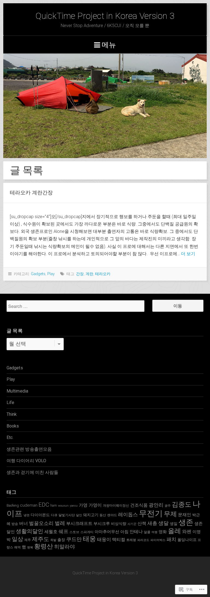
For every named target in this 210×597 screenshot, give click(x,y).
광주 (168, 505)
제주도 (40, 539)
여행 (154, 532)
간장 (80, 274)
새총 (152, 523)
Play (51, 274)
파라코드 (143, 540)
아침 (124, 531)
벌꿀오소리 (41, 523)
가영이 (95, 505)
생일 (173, 523)
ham (53, 505)
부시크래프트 (79, 523)
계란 (89, 274)
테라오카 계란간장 (31, 192)
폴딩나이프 (187, 539)
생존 (186, 522)
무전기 (151, 513)
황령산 (43, 546)
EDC (44, 504)
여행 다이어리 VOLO (26, 460)
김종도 (181, 504)
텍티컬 (118, 539)
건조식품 (139, 505)
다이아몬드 (40, 515)
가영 (83, 505)
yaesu (74, 505)
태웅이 (104, 539)
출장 (61, 539)
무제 (170, 514)
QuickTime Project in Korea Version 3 (105, 16)
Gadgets (38, 274)
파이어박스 (157, 540)
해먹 (17, 547)
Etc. (10, 437)
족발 (53, 540)
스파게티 (87, 532)
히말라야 (64, 546)
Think (12, 414)
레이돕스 (128, 514)
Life (10, 402)
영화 (163, 531)
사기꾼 (131, 524)
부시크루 (102, 523)
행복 (30, 547)
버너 (23, 523)
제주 (27, 540)
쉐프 (63, 531)
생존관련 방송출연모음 (29, 449)
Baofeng (13, 505)
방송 (14, 524)
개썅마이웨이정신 (116, 505)
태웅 (89, 539)
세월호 (50, 531)
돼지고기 (90, 515)
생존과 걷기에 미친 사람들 (32, 472)
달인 (79, 515)
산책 (142, 523)
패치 (171, 539)
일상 (17, 539)
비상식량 (118, 523)
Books (13, 426)
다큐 (54, 515)
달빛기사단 (67, 515)
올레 (174, 531)
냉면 (27, 515)
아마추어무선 (107, 531)
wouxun (63, 505)
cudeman (28, 505)
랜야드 (112, 515)
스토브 (74, 532)
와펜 (186, 531)
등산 (103, 515)
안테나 (136, 531)
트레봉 (131, 540)
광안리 (156, 505)
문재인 (184, 514)
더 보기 (188, 253)
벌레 (60, 523)
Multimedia (17, 391)
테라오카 (102, 274)
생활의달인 (29, 531)
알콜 (147, 532)
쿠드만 (74, 539)
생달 (163, 523)
